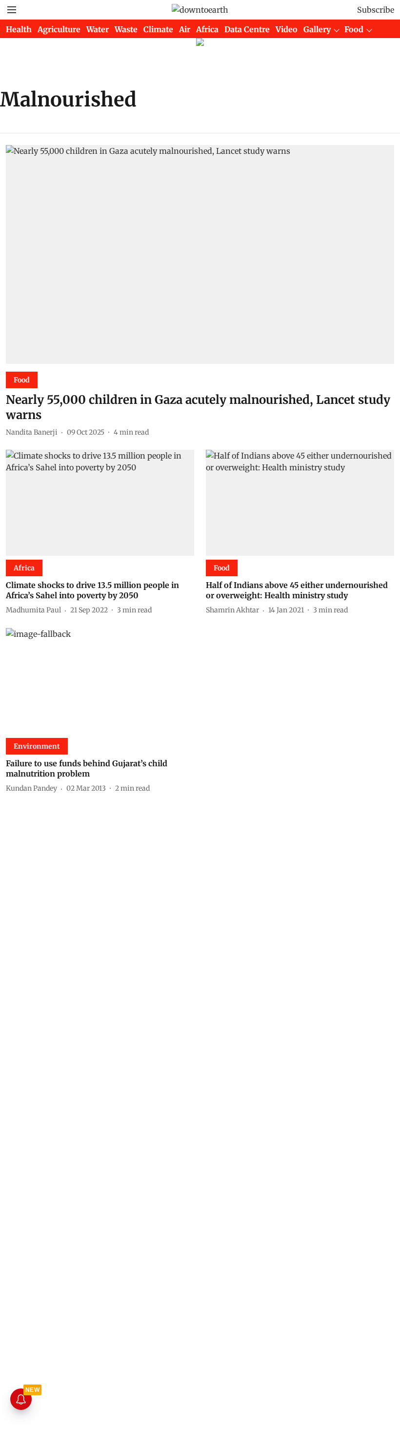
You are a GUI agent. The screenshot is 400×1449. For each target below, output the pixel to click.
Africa (207, 29)
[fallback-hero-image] (200, 254)
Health (19, 29)
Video (287, 29)
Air (184, 29)
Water (97, 29)
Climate (158, 29)
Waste (126, 29)
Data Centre (247, 29)
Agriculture (59, 29)
